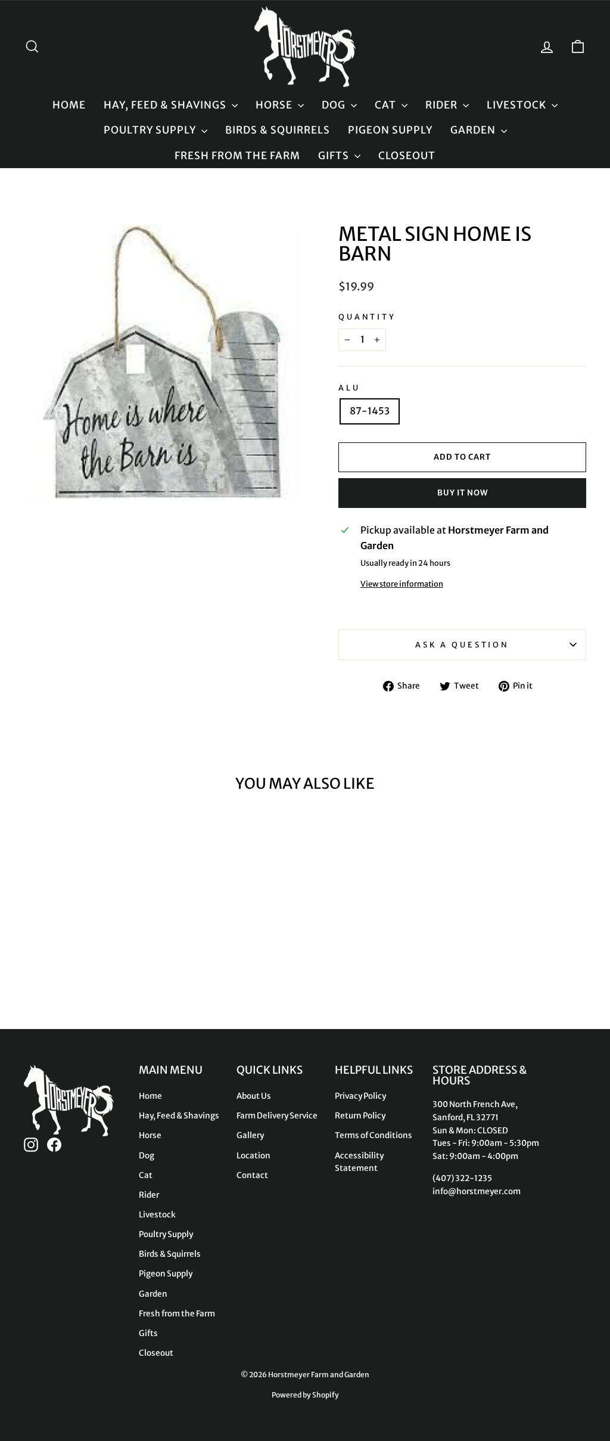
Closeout (406, 155)
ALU (349, 387)
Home (69, 104)
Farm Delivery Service (277, 1116)
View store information (401, 583)
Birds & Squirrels (277, 130)
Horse (275, 104)
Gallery (250, 1135)
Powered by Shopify (305, 1394)
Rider (442, 104)
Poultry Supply (151, 130)
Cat (387, 104)
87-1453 (370, 411)
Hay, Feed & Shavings (166, 104)
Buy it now (462, 493)
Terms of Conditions (373, 1135)
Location (253, 1156)
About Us (253, 1096)
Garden (474, 130)
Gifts (334, 155)
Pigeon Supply (390, 130)
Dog (335, 104)
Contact (252, 1175)
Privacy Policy (360, 1096)
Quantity (367, 316)
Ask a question (462, 644)
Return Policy (360, 1116)
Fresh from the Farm (237, 155)
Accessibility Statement (359, 1162)
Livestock (518, 104)
